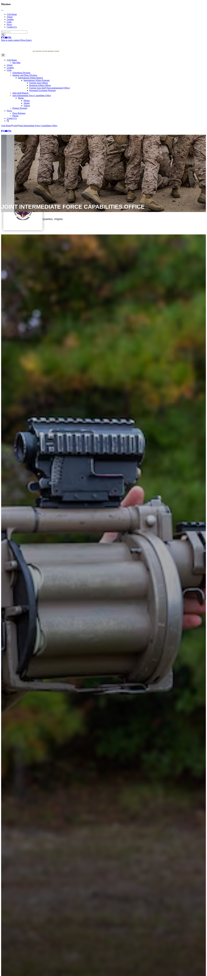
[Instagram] (8, 37)
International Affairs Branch (30, 78)
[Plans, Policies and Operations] (30, 52)
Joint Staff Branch (20, 93)
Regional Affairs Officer (40, 85)
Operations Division (21, 72)
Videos (27, 105)
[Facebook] (2, 37)
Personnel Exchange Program (42, 90)
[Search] (3, 34)
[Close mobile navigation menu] (2, 10)
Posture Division (19, 108)
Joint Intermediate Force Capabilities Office (31, 95)
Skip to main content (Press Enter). (16, 40)
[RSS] (10, 37)
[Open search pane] (8, 121)
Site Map (16, 62)
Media (21, 98)
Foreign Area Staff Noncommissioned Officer (49, 88)
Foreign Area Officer (38, 83)
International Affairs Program (37, 80)
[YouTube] (6, 37)
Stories (27, 103)
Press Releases (18, 113)
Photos (27, 100)
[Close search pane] (29, 127)
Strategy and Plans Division (24, 75)
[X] (4, 37)
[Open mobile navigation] (3, 55)
